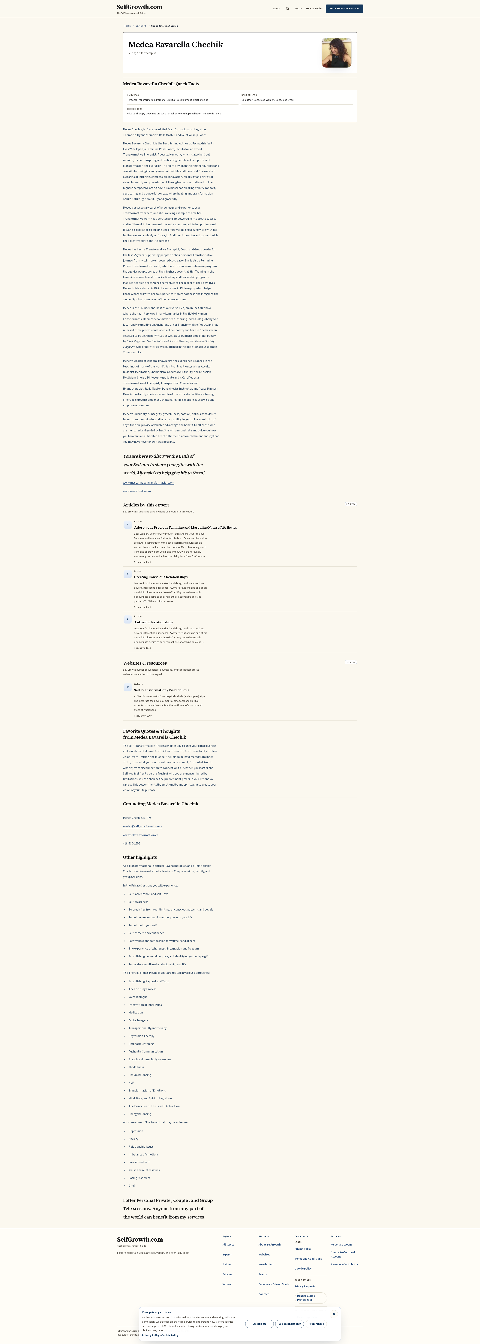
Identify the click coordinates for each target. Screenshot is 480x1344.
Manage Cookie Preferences (306, 1297)
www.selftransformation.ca (140, 835)
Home (127, 26)
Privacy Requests (305, 1286)
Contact (264, 1294)
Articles (227, 1274)
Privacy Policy (303, 1249)
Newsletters (266, 1265)
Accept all (259, 1324)
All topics (228, 1245)
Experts (141, 26)
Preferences (316, 1324)
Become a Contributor (344, 1265)
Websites (264, 1255)
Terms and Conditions (308, 1259)
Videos (227, 1284)
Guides (227, 1265)
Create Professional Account (343, 1255)
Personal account (341, 1245)
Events (263, 1274)
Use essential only (289, 1324)
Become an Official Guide (274, 1284)
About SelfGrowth (270, 1245)
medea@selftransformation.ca (142, 826)
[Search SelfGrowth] (288, 9)
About (276, 8)
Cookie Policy (303, 1269)
